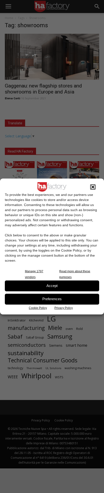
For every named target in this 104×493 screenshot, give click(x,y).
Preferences (52, 299)
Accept (52, 286)
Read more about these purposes (74, 274)
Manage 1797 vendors (34, 274)
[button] (92, 187)
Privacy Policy (63, 308)
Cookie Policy (38, 308)
